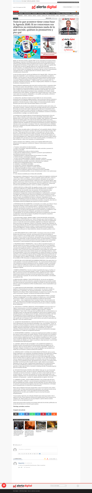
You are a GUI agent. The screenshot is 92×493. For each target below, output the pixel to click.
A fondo (53, 13)
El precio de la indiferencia (50, 431)
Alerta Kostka (74, 13)
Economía (40, 13)
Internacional (27, 13)
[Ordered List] (27, 454)
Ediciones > (20, 15)
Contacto (37, 1)
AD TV (76, 15)
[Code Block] (32, 454)
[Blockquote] (30, 454)
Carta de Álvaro (22, 11)
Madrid (25, 15)
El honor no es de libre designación (41, 431)
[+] (38, 453)
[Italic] (21, 454)
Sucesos (58, 13)
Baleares (34, 15)
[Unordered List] (29, 454)
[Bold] (19, 454)
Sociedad (34, 13)
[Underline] (23, 454)
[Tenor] (40, 454)
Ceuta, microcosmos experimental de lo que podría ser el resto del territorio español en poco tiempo (19, 433)
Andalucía (30, 15)
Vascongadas (62, 15)
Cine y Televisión (66, 13)
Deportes (47, 13)
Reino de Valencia (51, 15)
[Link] (34, 454)
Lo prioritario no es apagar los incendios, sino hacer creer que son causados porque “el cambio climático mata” (29, 433)
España (21, 13)
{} (36, 453)
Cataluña (39, 15)
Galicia (57, 15)
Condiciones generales (31, 1)
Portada (16, 13)
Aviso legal (24, 1)
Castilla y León (44, 15)
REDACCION (48, 18)
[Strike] (25, 454)
